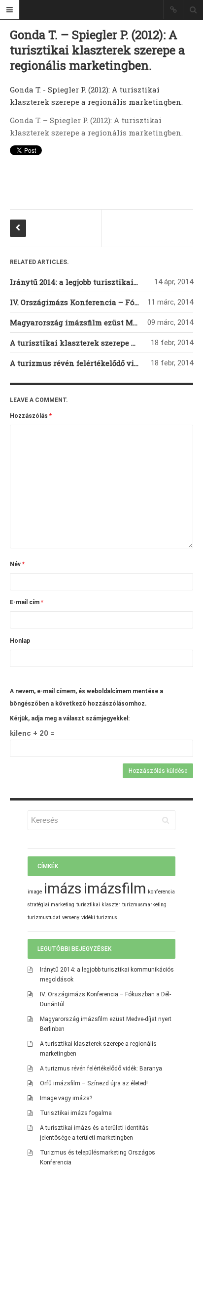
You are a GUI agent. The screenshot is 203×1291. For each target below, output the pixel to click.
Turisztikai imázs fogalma (76, 1113)
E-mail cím (26, 602)
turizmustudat (44, 917)
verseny (70, 917)
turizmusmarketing (144, 904)
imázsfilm (115, 888)
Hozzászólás (31, 415)
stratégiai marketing (51, 904)
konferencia (161, 892)
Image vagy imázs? (66, 1098)
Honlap (20, 640)
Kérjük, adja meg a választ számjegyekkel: (70, 718)
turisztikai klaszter (98, 904)
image (35, 892)
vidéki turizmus (99, 917)
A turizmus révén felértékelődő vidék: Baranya (96, 363)
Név (17, 564)
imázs (63, 888)
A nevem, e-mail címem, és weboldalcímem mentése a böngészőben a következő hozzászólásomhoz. (86, 697)
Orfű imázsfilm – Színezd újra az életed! (94, 1083)
